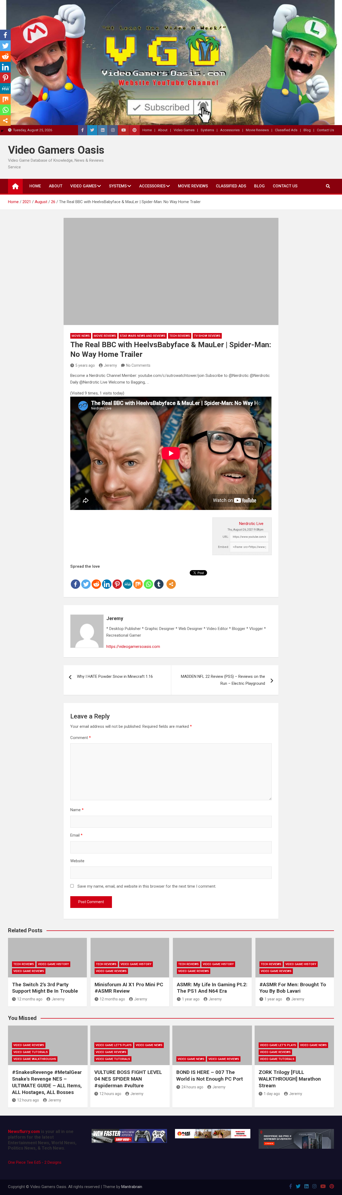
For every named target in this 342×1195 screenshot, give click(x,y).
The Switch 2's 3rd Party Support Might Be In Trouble (45, 987)
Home (147, 130)
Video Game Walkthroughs (34, 1059)
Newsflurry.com (24, 1131)
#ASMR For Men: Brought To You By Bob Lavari (292, 987)
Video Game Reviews (28, 971)
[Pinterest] (117, 580)
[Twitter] (86, 580)
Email (76, 835)
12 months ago (29, 999)
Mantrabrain (131, 1186)
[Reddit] (96, 580)
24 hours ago (192, 1087)
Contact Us (325, 130)
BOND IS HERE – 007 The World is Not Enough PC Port (209, 1075)
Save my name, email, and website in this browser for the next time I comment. (146, 886)
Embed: (223, 547)
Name (77, 809)
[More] (171, 580)
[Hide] (2, 131)
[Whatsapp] (148, 580)
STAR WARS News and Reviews (142, 336)
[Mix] (138, 580)
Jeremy (110, 365)
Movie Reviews (257, 130)
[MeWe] (127, 580)
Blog (307, 130)
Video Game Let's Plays (114, 1045)
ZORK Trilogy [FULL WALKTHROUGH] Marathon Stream (290, 1078)
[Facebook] (75, 580)
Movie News (81, 336)
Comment (80, 737)
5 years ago (85, 365)
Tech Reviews (179, 336)
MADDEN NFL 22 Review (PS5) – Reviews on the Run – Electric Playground (223, 680)
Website (77, 860)
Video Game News (149, 1045)
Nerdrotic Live (251, 523)
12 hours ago (28, 1100)
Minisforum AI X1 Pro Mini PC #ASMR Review (129, 987)
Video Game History (53, 964)
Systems (207, 130)
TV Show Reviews (207, 336)
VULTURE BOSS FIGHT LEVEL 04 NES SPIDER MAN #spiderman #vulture (128, 1078)
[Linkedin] (106, 580)
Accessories (230, 130)
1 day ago (272, 1094)
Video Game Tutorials (30, 1052)
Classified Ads (286, 130)
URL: (226, 537)
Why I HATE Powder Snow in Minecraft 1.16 (115, 676)
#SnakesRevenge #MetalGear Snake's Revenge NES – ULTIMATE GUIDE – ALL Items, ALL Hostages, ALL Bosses (47, 1082)
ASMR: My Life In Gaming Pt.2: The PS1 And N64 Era (212, 987)
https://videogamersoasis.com (133, 646)
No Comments (138, 365)
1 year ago (191, 999)
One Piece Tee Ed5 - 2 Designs (34, 1162)
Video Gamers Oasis (56, 150)
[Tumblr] (159, 580)
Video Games (184, 130)
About (163, 130)
